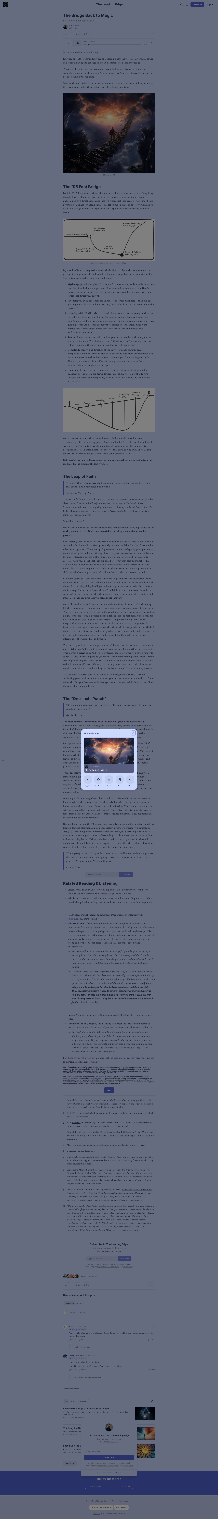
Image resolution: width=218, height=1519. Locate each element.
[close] (133, 733)
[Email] (109, 779)
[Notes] (120, 779)
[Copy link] (88, 779)
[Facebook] (98, 779)
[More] (130, 779)
